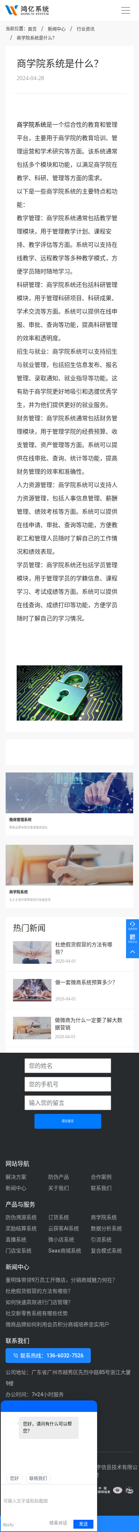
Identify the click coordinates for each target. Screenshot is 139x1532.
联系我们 (101, 1188)
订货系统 (58, 1217)
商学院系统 (31, 125)
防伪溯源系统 (21, 1217)
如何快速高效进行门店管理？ (39, 1302)
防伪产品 (58, 1177)
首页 (32, 29)
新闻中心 (57, 29)
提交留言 (68, 1121)
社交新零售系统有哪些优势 (37, 1313)
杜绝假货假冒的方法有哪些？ (39, 1291)
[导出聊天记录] (90, 1490)
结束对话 (58, 1523)
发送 (83, 1524)
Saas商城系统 (64, 1251)
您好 (14, 1478)
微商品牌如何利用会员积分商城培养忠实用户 (57, 1324)
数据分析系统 (106, 1228)
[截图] (37, 1490)
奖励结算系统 (21, 1228)
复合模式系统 (106, 1251)
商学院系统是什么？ (37, 38)
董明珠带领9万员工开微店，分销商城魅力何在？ (62, 1280)
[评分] (18, 1491)
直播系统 (16, 1240)
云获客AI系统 (63, 1228)
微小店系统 (61, 1240)
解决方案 (16, 1177)
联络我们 (38, 1478)
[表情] (7, 1490)
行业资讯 (86, 29)
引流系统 (101, 1240)
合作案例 (101, 1177)
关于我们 (58, 1188)
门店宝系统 (19, 1251)
